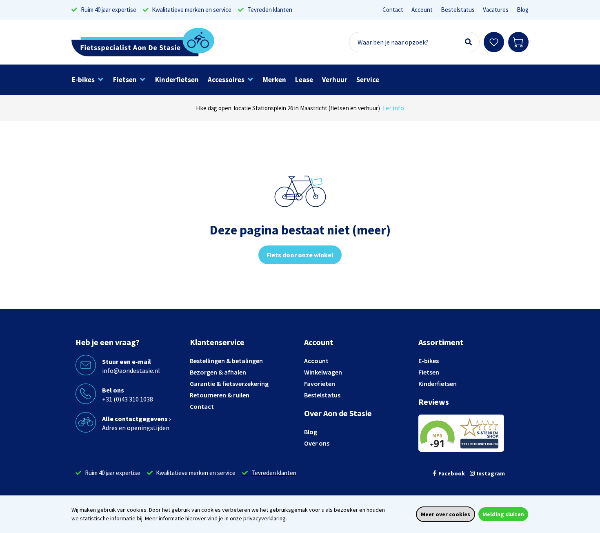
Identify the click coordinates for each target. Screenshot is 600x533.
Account (422, 9)
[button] (88, 80)
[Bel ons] (86, 394)
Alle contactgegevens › (136, 419)
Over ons (316, 443)
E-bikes (428, 361)
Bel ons (113, 390)
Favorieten (319, 383)
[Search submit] (468, 42)
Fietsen (428, 372)
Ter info (393, 108)
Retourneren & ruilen (219, 395)
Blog (523, 9)
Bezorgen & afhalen (218, 372)
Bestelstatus (458, 9)
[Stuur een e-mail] (86, 365)
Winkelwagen (323, 372)
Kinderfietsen (437, 383)
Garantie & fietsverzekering (229, 383)
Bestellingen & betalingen (226, 361)
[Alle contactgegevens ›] (86, 422)
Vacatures (496, 9)
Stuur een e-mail (126, 361)
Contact (392, 9)
